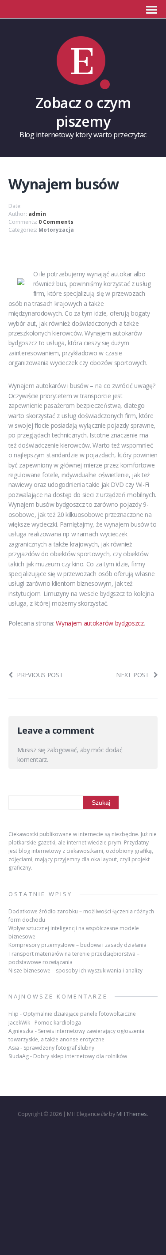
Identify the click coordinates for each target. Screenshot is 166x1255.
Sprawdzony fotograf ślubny (58, 1047)
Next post (132, 675)
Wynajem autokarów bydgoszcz (99, 623)
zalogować (62, 750)
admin (37, 214)
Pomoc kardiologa (58, 1022)
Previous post (40, 675)
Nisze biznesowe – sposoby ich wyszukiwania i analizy (75, 970)
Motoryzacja (56, 230)
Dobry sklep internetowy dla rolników (80, 1056)
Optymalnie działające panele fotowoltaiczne (79, 1014)
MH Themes (131, 1114)
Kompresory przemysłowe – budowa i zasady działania (77, 945)
